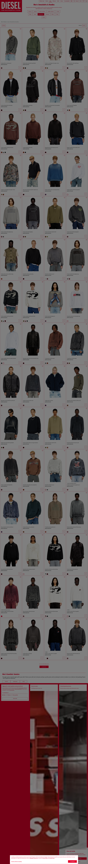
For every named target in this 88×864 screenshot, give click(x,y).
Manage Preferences (34, 858)
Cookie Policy (52, 858)
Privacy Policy (45, 858)
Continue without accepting (16, 861)
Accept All (72, 861)
